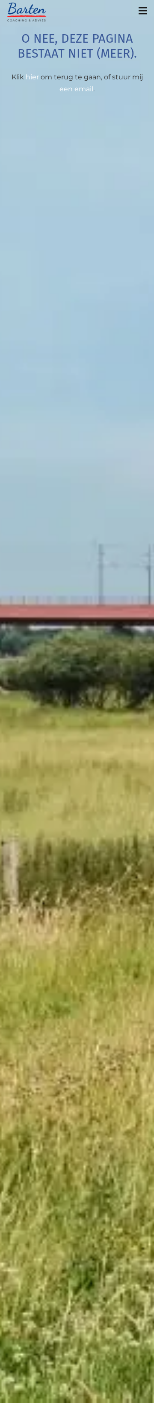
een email (76, 89)
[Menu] (143, 10)
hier (32, 77)
